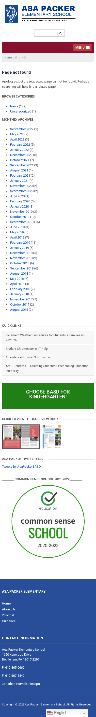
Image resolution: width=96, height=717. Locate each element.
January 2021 (19, 181)
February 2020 (20, 201)
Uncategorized (20, 111)
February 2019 (20, 242)
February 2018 (20, 289)
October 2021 (19, 160)
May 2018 (17, 279)
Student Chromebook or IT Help (27, 349)
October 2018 (19, 263)
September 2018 (21, 268)
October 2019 (19, 217)
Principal (8, 615)
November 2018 (21, 258)
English (60, 713)
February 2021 (20, 175)
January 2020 (19, 206)
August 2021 (19, 170)
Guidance (9, 621)
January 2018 (19, 294)
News (14, 106)
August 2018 (19, 273)
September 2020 (21, 191)
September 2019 (21, 222)
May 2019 (17, 232)
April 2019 (17, 237)
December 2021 (21, 155)
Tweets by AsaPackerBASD (21, 466)
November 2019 (21, 211)
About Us (9, 609)
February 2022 (20, 144)
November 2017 (21, 299)
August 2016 (19, 309)
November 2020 (21, 186)
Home (8, 57)
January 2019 (19, 248)
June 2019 (17, 227)
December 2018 (21, 253)
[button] (82, 47)
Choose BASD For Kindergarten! (48, 394)
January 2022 (19, 150)
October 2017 (19, 304)
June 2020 (17, 196)
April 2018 (17, 284)
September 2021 (21, 165)
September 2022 (21, 129)
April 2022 (17, 139)
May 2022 (17, 134)
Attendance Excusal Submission (28, 357)
